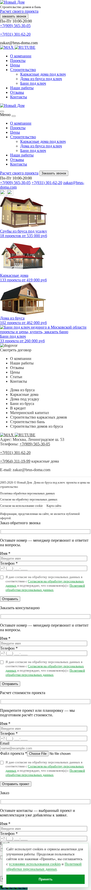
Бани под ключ (33, 83)
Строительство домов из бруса (36, 426)
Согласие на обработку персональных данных (28, 499)
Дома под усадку (24, 399)
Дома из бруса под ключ (41, 79)
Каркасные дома (24, 394)
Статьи (16, 377)
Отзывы (17, 92)
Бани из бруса (22, 403)
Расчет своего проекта (19, 11)
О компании (20, 56)
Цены (15, 65)
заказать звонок (14, 16)
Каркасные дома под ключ (43, 74)
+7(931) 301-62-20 (15, 34)
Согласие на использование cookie (21, 506)
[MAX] (7, 47)
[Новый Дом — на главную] (12, 105)
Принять (46, 879)
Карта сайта (54, 506)
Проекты (18, 60)
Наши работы (22, 88)
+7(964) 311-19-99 (15, 461)
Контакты (18, 97)
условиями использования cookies (35, 864)
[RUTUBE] (25, 47)
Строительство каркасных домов (38, 417)
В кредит (18, 408)
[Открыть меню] (2, 111)
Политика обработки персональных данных (27, 493)
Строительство (23, 69)
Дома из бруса (22, 390)
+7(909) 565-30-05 (15, 26)
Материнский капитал (29, 412)
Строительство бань (27, 422)
